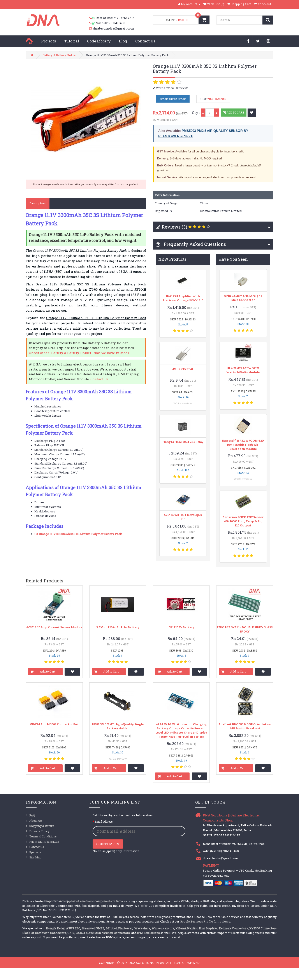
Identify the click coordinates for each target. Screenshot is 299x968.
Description (38, 203)
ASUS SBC (73, 928)
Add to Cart (235, 112)
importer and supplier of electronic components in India (84, 901)
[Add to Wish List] (252, 112)
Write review (183, 403)
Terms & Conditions (43, 836)
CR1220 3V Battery (181, 627)
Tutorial (71, 41)
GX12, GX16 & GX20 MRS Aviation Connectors (98, 933)
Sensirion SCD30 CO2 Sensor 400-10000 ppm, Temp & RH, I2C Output (243, 521)
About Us (35, 821)
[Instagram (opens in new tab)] (268, 41)
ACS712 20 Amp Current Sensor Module (54, 627)
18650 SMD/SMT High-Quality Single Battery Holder (118, 726)
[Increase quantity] (216, 112)
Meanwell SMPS (93, 928)
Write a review (164, 88)
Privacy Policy (39, 831)
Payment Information (44, 842)
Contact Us (145, 41)
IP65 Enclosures (148, 933)
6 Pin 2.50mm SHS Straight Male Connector (243, 298)
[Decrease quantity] (203, 112)
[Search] (267, 20)
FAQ (32, 815)
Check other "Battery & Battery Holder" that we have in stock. (79, 353)
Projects (48, 41)
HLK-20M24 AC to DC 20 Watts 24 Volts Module (243, 370)
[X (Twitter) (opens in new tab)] (258, 41)
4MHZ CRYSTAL (183, 369)
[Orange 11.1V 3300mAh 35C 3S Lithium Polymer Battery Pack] (86, 119)
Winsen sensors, (163, 928)
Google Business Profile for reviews (205, 921)
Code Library (99, 41)
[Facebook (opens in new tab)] (248, 41)
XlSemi (181, 928)
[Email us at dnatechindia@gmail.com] (91, 28)
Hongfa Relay (55, 928)
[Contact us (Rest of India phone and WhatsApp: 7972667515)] (92, 18)
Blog (123, 41)
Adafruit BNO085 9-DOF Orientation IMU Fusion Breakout (244, 726)
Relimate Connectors (233, 928)
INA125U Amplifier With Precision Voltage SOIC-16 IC (183, 298)
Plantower (125, 928)
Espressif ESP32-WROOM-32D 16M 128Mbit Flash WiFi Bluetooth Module (243, 445)
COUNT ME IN (108, 844)
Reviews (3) (174, 227)
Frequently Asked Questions (194, 244)
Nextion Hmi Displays (202, 928)
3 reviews (182, 88)
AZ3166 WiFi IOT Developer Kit (183, 517)
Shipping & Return (41, 826)
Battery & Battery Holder (60, 55)
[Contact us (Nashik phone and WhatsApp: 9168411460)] (92, 23)
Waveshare (142, 928)
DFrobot (111, 928)
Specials (35, 852)
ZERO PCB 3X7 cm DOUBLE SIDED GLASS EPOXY (245, 629)
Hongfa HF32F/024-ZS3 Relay (183, 442)
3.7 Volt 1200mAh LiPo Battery (117, 627)
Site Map (35, 857)
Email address (104, 821)
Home (29, 41)
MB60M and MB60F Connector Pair (54, 724)
